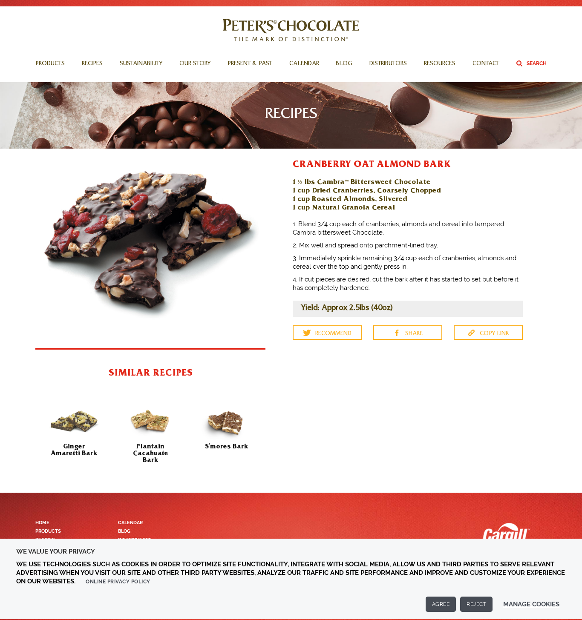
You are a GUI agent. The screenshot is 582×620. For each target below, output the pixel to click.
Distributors (388, 64)
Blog (344, 64)
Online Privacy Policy (118, 582)
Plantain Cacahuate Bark (150, 452)
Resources (439, 64)
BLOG (124, 531)
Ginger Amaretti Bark (74, 449)
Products (50, 64)
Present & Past (250, 64)
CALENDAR (130, 522)
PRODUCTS (48, 531)
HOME (42, 522)
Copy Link (494, 334)
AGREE (441, 604)
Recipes (92, 64)
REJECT (476, 604)
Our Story (194, 64)
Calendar (304, 64)
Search (537, 63)
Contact (486, 64)
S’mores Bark (226, 446)
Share (414, 334)
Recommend (333, 334)
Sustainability (141, 64)
